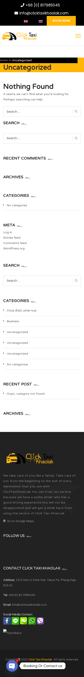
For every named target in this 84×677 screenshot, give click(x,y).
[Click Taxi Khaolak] (19, 36)
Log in (7, 232)
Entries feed (11, 237)
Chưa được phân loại (21, 310)
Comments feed (14, 243)
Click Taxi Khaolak (40, 659)
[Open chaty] (12, 666)
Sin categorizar (17, 364)
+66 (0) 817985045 (21, 595)
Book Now (61, 21)
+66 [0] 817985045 (43, 5)
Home (4, 60)
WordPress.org (14, 248)
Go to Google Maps (20, 521)
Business (13, 321)
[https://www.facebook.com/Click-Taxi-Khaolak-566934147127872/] (10, 21)
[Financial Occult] (29, 458)
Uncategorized (17, 332)
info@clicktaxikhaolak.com (43, 13)
